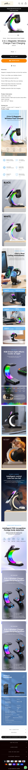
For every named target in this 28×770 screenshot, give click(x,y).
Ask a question (14, 729)
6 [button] (15, 35)
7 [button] (16, 35)
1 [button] (8, 35)
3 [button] (11, 35)
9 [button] (19, 35)
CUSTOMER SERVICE (14, 756)
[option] (14, 9)
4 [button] (12, 35)
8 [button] (18, 35)
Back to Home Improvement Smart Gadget (15, 737)
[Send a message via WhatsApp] (25, 767)
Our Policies (14, 742)
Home (4, 38)
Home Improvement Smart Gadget (15, 38)
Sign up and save (14, 751)
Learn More (14, 747)
